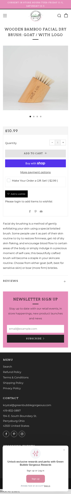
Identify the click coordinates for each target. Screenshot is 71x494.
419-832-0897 (12, 410)
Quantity (11, 143)
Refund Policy (12, 372)
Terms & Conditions (16, 377)
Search (7, 366)
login (17, 201)
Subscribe (34, 338)
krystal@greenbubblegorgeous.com (27, 405)
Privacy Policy (12, 388)
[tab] (30, 116)
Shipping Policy (13, 382)
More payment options (35, 172)
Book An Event (10, 491)
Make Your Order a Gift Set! (35, 180)
